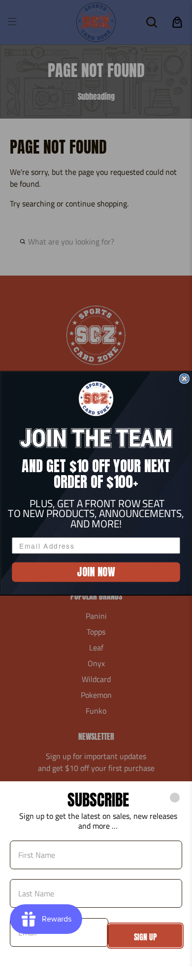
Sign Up (145, 937)
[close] (175, 798)
